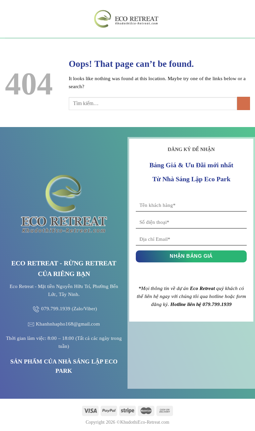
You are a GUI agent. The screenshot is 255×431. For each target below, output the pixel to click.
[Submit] (243, 103)
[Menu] (9, 19)
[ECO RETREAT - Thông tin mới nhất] (127, 19)
